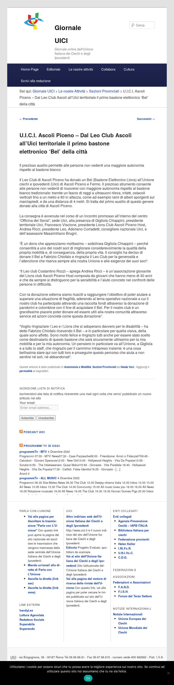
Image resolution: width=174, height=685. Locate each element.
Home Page (30, 69)
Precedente (28, 119)
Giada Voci (128, 367)
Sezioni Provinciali (104, 367)
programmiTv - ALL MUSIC (38, 478)
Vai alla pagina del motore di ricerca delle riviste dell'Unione (86, 583)
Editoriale (53, 69)
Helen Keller (126, 544)
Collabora (108, 69)
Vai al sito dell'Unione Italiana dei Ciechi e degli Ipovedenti (85, 560)
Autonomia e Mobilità (77, 367)
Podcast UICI (34, 432)
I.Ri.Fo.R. (124, 548)
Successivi (146, 119)
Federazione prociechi (133, 539)
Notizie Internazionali (128, 614)
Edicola (71, 547)
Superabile (27, 624)
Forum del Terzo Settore (135, 596)
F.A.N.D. (124, 587)
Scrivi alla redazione (36, 80)
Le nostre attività (81, 69)
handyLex (26, 610)
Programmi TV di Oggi (42, 446)
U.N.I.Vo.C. (125, 553)
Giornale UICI (44, 91)
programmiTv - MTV (33, 452)
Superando (27, 629)
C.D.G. (122, 557)
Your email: (27, 402)
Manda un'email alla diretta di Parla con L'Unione (44, 569)
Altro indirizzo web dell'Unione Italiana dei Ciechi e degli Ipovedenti (84, 521)
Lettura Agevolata (31, 615)
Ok (88, 678)
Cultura (129, 69)
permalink (25, 371)
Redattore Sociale (31, 620)
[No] (168, 673)
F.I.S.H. (123, 592)
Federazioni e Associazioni (132, 582)
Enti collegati (122, 516)
